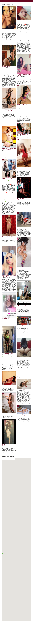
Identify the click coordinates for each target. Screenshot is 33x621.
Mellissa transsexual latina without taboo (22, 306)
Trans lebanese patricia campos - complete (9, 276)
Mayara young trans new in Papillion (23, 168)
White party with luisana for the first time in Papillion (9, 149)
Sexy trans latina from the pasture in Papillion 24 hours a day (8, 110)
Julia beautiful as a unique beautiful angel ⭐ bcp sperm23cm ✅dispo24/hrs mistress (8, 180)
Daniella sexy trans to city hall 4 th (9, 30)
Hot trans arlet (20, 357)
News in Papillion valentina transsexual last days (22, 415)
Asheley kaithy (20, 325)
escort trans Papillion (21, 389)
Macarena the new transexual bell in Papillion (23, 21)
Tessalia (4, 385)
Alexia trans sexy (5, 318)
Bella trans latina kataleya (7, 353)
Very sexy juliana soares (22, 104)
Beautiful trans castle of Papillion (7, 445)
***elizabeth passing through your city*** (23, 75)
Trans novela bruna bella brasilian (7, 237)
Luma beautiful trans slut (7, 413)
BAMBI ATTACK (4, 1)
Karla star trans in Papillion (22, 134)
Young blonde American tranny (23, 228)
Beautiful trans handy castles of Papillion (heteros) (24, 269)
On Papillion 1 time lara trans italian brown (23, 199)
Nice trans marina (6, 66)
